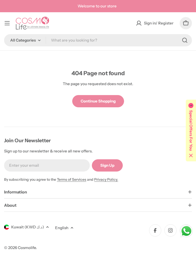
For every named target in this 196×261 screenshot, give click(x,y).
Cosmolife (27, 247)
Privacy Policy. (106, 179)
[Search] (185, 40)
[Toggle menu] (7, 23)
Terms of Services (71, 179)
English (61, 227)
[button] (191, 130)
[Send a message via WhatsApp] (186, 231)
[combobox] (98, 40)
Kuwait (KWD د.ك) (27, 227)
